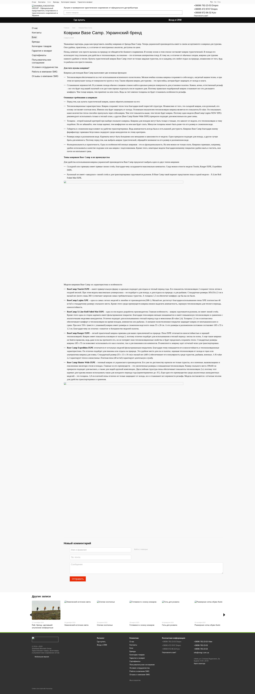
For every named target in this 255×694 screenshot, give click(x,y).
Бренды (56, 2)
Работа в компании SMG (44, 71)
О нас (34, 2)
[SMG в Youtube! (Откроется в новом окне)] (99, 2)
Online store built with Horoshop (42, 688)
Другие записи (41, 596)
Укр (215, 2)
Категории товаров (68, 2)
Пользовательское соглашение (142, 665)
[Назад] (31, 614)
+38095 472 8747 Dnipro (206, 9)
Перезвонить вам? (201, 16)
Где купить (79, 20)
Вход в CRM (175, 20)
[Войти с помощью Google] (154, 549)
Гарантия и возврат (85, 2)
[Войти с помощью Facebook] (150, 549)
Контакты (41, 2)
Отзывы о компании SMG (45, 76)
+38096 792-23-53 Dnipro (206, 5)
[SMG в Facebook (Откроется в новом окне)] (96, 2)
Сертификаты (39, 55)
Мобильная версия (41, 657)
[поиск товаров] (180, 12)
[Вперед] (224, 614)
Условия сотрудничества (45, 67)
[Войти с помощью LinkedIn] (159, 549)
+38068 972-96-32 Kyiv (205, 13)
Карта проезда (199, 663)
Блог (49, 2)
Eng (219, 2)
